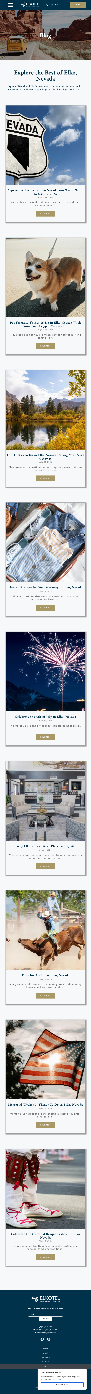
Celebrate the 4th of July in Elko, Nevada (45, 716)
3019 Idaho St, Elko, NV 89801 (46, 1330)
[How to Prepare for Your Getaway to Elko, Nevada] (45, 542)
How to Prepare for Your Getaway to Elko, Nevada (45, 587)
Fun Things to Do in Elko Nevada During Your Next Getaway (45, 457)
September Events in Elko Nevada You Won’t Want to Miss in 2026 (45, 192)
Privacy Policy (56, 1379)
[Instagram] (49, 1339)
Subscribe (45, 1319)
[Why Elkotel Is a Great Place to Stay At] (45, 801)
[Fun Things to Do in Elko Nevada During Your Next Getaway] (45, 410)
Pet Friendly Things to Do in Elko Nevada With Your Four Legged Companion (45, 324)
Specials (45, 1353)
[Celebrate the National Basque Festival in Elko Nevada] (45, 1189)
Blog (45, 1366)
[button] (10, 5)
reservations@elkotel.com (46, 1333)
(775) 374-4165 (46, 1327)
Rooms (45, 1348)
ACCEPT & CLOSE (62, 1385)
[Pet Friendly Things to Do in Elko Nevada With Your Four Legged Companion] (45, 277)
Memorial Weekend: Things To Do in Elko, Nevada (45, 1104)
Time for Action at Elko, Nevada (46, 975)
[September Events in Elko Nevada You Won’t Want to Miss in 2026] (45, 145)
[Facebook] (42, 1339)
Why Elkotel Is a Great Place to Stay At (45, 846)
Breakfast (45, 1362)
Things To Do (45, 1357)
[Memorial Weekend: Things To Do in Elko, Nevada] (45, 1059)
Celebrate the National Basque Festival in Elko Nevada (45, 1236)
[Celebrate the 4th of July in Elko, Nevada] (45, 671)
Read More (45, 214)
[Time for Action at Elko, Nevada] (45, 930)
